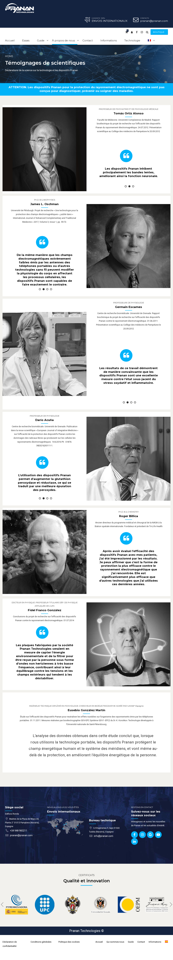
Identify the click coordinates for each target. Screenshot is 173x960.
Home (9, 56)
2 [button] (129, 186)
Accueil (10, 40)
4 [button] (51, 289)
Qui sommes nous (115, 942)
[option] (128, 164)
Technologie (132, 40)
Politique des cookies (69, 942)
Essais (25, 40)
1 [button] (126, 186)
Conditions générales (41, 942)
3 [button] (133, 186)
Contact (87, 40)
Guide (40, 40)
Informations (108, 40)
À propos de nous (63, 40)
